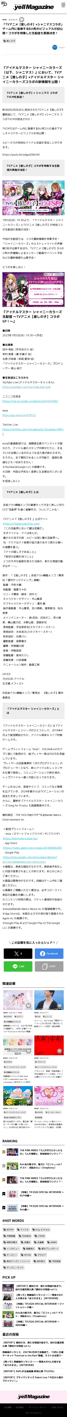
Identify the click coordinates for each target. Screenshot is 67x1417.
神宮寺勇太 (12, 1242)
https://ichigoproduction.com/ (21, 523)
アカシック (41, 1062)
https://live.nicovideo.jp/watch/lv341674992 (30, 401)
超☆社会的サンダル (13, 1117)
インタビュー (13, 1248)
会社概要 (8, 1407)
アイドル (24, 1229)
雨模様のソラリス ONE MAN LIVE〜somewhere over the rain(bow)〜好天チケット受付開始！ (17, 1079)
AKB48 (53, 1242)
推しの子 (11, 40)
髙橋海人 (30, 1248)
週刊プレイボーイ (49, 1248)
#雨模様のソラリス (13, 1022)
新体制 (39, 1117)
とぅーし (48, 1016)
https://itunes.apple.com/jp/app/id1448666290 (32, 848)
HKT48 (27, 1254)
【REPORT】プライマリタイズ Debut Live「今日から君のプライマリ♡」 (32, 1379)
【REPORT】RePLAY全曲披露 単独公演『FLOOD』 (28, 1371)
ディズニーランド (15, 1267)
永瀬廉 (40, 1242)
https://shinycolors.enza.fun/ (20, 838)
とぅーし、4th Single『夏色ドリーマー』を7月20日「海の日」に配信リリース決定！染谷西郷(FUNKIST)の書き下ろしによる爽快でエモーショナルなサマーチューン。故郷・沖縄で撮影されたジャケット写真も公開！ (49, 1023)
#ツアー (20, 1016)
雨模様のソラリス (12, 1072)
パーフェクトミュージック (16, 1067)
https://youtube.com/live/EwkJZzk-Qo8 (26, 387)
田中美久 (41, 1261)
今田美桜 (56, 1261)
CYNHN (41, 1236)
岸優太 (27, 1242)
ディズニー (12, 1254)
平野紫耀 (11, 1236)
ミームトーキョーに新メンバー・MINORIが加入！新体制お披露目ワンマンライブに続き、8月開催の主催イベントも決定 (49, 1124)
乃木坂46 (26, 1236)
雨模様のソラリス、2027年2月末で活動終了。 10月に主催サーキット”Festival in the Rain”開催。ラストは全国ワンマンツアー (17, 1028)
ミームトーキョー (54, 1112)
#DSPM (9, 1016)
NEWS (4, 19)
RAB (38, 1016)
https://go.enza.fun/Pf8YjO (19, 415)
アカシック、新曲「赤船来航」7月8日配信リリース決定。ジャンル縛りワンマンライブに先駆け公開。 (49, 1074)
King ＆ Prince (43, 1229)
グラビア (42, 1254)
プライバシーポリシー (37, 1407)
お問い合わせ (57, 1407)
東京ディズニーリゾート (18, 1261)
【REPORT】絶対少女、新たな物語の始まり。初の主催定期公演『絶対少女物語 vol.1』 (33, 1344)
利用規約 (20, 1407)
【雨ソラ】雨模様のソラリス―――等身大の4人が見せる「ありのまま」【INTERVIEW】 (31, 1363)
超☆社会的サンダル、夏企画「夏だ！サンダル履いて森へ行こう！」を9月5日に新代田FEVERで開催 (18, 1124)
